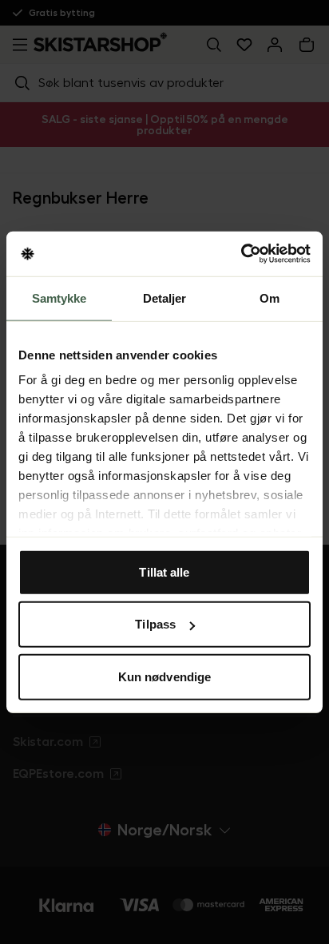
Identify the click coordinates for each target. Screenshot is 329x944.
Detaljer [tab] (165, 297)
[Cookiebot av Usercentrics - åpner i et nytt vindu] (241, 254)
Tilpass (155, 624)
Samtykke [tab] (59, 297)
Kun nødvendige (164, 676)
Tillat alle (164, 571)
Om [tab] (269, 297)
